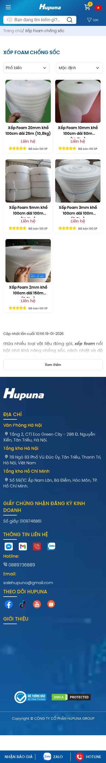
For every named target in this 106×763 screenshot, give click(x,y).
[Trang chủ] (50, 11)
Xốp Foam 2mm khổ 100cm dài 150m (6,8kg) (28, 291)
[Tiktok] (22, 605)
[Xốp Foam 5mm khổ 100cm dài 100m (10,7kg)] (28, 181)
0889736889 (21, 565)
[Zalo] (51, 547)
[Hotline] (37, 547)
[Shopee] (51, 605)
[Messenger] (8, 547)
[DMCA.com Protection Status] (71, 698)
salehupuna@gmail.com (28, 582)
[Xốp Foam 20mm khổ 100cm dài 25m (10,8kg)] (28, 101)
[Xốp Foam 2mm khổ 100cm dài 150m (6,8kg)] (28, 260)
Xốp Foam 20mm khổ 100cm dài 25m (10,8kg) (28, 130)
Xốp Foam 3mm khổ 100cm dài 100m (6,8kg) (78, 211)
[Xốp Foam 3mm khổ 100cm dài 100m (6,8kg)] (78, 181)
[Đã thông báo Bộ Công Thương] (30, 698)
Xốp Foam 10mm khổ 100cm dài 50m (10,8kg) (78, 131)
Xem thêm (53, 365)
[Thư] (22, 547)
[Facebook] (8, 605)
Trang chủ (12, 30)
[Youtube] (37, 605)
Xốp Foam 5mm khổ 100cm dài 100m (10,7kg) (28, 211)
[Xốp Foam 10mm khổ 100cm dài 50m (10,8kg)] (78, 101)
